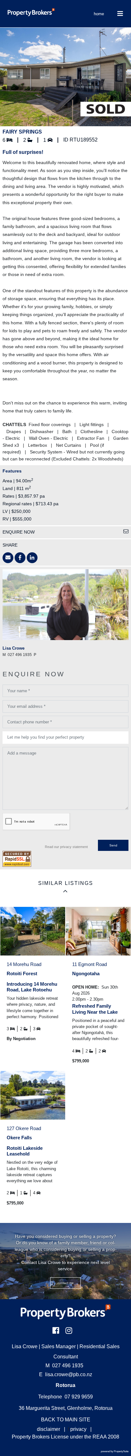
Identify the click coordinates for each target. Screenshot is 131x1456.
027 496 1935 (64, 1365)
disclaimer (48, 1429)
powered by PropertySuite (114, 1451)
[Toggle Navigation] (120, 13)
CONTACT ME (66, 1283)
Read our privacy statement (66, 847)
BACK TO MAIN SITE (65, 1419)
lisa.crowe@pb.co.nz (68, 1374)
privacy (78, 1429)
